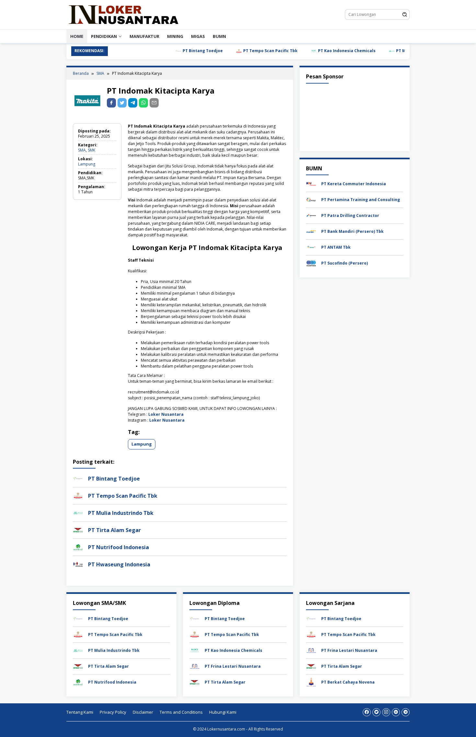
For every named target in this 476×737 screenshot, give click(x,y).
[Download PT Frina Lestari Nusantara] (194, 666)
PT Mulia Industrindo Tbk (406, 50)
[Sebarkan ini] (111, 103)
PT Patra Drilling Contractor (350, 215)
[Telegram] (132, 103)
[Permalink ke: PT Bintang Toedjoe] (78, 478)
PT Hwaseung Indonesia (119, 564)
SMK (91, 150)
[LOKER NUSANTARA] (123, 14)
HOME (76, 36)
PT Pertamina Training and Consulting (360, 199)
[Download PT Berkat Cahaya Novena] (311, 682)
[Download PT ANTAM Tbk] (311, 247)
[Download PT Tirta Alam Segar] (78, 666)
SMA (82, 150)
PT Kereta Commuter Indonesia (353, 184)
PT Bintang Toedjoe (187, 50)
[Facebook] (367, 712)
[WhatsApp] (143, 103)
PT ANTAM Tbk (336, 247)
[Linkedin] (396, 712)
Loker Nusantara (166, 414)
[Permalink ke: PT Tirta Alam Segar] (78, 529)
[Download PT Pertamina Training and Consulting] (311, 199)
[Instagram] (386, 712)
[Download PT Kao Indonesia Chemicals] (194, 650)
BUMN (219, 36)
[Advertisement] (354, 116)
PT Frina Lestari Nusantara (233, 666)
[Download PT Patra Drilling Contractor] (311, 215)
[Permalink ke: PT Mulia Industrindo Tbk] (78, 512)
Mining (175, 36)
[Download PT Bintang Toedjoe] (78, 618)
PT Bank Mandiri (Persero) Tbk (352, 231)
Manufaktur (144, 36)
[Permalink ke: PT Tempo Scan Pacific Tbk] (78, 495)
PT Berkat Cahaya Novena (348, 682)
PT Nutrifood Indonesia (118, 547)
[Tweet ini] (122, 103)
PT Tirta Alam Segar (114, 530)
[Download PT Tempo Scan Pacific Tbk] (78, 634)
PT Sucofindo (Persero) (344, 263)
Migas (198, 36)
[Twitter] (376, 712)
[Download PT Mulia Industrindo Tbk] (78, 650)
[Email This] (154, 103)
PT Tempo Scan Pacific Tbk (254, 50)
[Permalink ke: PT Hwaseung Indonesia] (78, 564)
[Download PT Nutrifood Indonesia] (78, 682)
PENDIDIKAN (104, 36)
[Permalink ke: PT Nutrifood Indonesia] (78, 547)
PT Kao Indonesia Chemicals (331, 50)
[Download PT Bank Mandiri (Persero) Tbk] (311, 231)
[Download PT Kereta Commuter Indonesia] (311, 183)
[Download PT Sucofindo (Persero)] (311, 263)
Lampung (86, 164)
